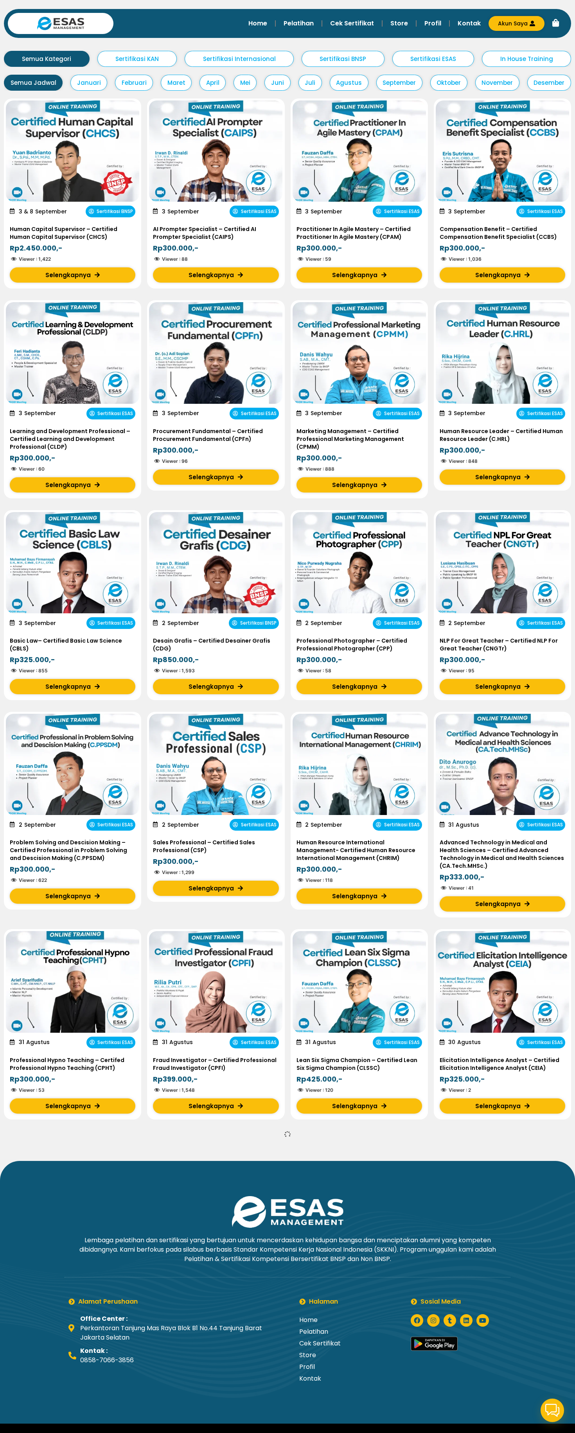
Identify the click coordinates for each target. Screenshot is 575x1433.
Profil (432, 23)
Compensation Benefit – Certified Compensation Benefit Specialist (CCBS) (498, 233)
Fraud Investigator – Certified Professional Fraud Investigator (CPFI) (215, 1064)
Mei (245, 83)
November (497, 83)
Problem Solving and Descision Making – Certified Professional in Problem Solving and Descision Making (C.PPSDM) (68, 850)
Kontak (469, 23)
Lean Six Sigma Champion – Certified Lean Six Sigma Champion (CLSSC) (356, 1064)
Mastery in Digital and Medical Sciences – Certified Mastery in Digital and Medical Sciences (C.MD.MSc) (213, 1269)
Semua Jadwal (33, 83)
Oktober (449, 83)
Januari (89, 83)
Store (399, 23)
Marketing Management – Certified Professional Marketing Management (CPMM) (350, 439)
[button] (552, 1410)
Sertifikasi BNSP (343, 59)
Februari (134, 83)
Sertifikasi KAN (137, 59)
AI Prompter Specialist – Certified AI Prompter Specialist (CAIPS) (204, 233)
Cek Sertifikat (352, 23)
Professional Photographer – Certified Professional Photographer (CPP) (351, 644)
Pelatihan (299, 23)
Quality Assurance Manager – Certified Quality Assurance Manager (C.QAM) (352, 1266)
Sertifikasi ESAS (433, 59)
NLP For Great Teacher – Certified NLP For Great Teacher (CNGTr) (499, 644)
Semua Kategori (46, 59)
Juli (310, 83)
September (399, 83)
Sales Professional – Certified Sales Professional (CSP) (204, 846)
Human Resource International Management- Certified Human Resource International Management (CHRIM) (355, 850)
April (212, 83)
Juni (277, 83)
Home (257, 23)
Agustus (349, 83)
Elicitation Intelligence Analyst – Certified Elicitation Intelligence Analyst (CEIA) (499, 1064)
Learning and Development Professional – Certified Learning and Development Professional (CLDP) (70, 439)
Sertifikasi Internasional (239, 59)
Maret (176, 83)
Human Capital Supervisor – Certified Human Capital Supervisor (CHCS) (63, 233)
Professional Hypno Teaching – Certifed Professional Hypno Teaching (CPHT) (67, 1064)
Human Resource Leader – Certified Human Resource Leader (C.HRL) (501, 435)
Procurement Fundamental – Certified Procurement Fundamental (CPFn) (208, 435)
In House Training (526, 59)
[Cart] (555, 23)
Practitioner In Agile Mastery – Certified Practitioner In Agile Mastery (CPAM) (353, 233)
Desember (549, 83)
